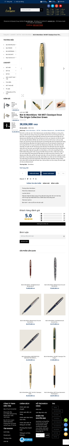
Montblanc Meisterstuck (48, 130)
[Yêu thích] (58, 173)
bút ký (55, 436)
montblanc (57, 418)
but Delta (56, 414)
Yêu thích (53, 1)
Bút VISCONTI (9, 54)
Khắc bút (38, 409)
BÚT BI (19, 34)
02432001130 (51, 21)
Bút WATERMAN (10, 51)
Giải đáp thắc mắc (41, 412)
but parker (56, 429)
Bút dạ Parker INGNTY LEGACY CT (14, 125)
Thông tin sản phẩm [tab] (34, 183)
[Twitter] (27, 179)
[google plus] (56, 5)
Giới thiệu (7, 432)
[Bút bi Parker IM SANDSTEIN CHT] (7, 115)
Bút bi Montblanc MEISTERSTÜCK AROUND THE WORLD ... (30, 357)
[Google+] (30, 179)
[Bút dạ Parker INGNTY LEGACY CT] (7, 125)
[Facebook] (25, 179)
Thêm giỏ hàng (34, 173)
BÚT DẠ (8, 71)
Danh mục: (23, 130)
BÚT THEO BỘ (9, 85)
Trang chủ (6, 34)
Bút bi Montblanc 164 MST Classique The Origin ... (54, 357)
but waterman (57, 425)
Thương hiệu (7, 438)
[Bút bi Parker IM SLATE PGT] (7, 105)
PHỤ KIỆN (8, 82)
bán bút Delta (57, 411)
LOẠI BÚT (13, 34)
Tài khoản (61, 1)
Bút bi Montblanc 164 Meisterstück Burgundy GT (30, 285)
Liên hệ (6, 441)
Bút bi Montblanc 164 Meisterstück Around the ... (55, 321)
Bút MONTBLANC (10, 45)
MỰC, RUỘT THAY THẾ (10, 78)
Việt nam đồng (20, 1)
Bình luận (55, 183)
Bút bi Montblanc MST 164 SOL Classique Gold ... (30, 393)
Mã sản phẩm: (24, 128)
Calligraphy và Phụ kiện (11, 92)
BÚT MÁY (8, 67)
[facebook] (48, 5)
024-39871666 (29, 21)
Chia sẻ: (22, 179)
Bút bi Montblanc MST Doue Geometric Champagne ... (54, 393)
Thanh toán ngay (48, 173)
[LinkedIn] (35, 179)
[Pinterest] (33, 179)
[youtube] (60, 5)
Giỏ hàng (44, 1)
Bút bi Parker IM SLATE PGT (14, 104)
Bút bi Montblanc (27, 34)
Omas (55, 407)
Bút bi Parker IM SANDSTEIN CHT (15, 115)
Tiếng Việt (9, 1)
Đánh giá (46, 183)
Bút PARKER (9, 48)
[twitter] (52, 5)
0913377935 (38, 25)
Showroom (7, 435)
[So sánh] (63, 173)
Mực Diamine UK (10, 57)
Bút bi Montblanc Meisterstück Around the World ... (54, 285)
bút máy (56, 433)
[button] (64, 68)
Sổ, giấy (8, 89)
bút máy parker (58, 422)
